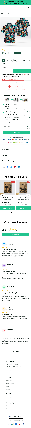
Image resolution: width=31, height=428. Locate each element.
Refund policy (9, 408)
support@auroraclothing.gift (13, 372)
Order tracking (10, 383)
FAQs (7, 386)
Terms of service (10, 400)
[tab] (11, 44)
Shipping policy (10, 403)
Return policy (9, 406)
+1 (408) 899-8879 (11, 370)
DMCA (8, 389)
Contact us (9, 380)
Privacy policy (9, 397)
